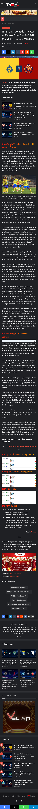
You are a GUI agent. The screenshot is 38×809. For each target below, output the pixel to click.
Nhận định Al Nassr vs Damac (19, 592)
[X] (6, 616)
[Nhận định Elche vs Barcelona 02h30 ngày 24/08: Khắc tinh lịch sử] (7, 106)
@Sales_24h (14, 576)
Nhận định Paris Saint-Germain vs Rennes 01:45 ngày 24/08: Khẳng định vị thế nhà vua (24, 114)
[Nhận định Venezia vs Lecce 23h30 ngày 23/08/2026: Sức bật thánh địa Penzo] (10, 653)
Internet (33, 532)
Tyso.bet (32, 796)
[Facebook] (3, 616)
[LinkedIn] (10, 616)
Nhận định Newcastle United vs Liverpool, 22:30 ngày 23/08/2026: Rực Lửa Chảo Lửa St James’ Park (9, 683)
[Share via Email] (29, 616)
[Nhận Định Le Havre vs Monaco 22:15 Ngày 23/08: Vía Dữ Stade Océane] (28, 674)
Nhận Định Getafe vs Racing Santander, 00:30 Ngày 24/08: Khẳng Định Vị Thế (23, 783)
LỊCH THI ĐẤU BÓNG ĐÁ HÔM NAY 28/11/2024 (20, 447)
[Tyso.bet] (12, 4)
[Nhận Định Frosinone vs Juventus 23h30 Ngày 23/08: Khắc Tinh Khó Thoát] (28, 653)
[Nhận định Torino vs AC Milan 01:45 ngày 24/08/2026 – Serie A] (7, 126)
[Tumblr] (14, 616)
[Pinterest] (18, 616)
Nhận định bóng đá (19, 596)
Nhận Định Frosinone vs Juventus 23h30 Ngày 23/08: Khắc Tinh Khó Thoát (28, 662)
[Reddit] (21, 616)
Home (5, 23)
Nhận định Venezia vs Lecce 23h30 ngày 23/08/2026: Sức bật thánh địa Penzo (10, 662)
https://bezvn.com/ (15, 574)
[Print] (32, 616)
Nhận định (11, 23)
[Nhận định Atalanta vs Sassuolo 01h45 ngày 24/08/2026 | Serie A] (7, 134)
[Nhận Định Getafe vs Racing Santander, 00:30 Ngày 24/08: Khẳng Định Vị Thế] (7, 783)
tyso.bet (4, 82)
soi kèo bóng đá (19, 608)
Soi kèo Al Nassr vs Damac (19, 604)
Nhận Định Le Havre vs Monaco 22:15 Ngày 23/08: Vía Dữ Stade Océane (27, 682)
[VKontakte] (25, 616)
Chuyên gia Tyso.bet (9, 43)
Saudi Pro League (19, 600)
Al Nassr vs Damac (19, 588)
